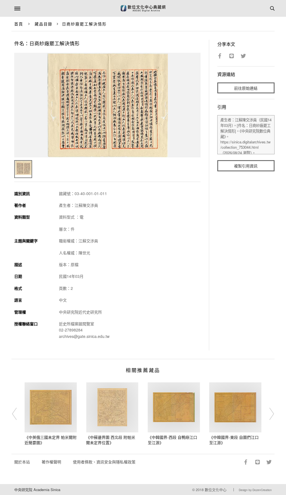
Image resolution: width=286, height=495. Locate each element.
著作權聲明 (51, 462)
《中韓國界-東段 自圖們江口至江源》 (234, 440)
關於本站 (22, 462)
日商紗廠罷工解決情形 (84, 24)
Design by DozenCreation (255, 490)
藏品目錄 (44, 24)
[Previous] (18, 414)
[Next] (268, 414)
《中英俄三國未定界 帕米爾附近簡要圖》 (51, 440)
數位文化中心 (216, 489)
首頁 (18, 24)
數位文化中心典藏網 (143, 8)
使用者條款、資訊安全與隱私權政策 (104, 462)
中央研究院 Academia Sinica (37, 489)
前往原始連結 (246, 88)
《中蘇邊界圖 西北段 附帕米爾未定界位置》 (110, 440)
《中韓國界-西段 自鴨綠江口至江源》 (172, 440)
